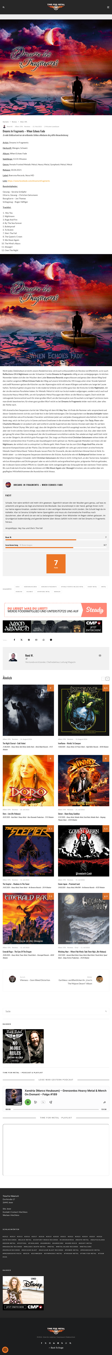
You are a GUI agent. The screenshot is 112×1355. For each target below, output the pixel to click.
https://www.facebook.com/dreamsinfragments (29, 181)
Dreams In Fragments (49, 586)
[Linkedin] (54, 1351)
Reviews (27, 126)
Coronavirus (67, 1248)
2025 (93, 1245)
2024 (85, 1245)
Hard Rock (71, 1251)
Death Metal (83, 1248)
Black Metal (25, 1248)
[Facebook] (41, 1351)
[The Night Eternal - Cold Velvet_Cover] (28, 718)
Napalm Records (12, 1258)
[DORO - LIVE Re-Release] (28, 788)
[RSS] (62, 1351)
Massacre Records (13, 1255)
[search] (106, 1019)
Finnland (34, 1251)
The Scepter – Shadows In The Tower (16, 892)
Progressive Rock (13, 1261)
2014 (13, 1245)
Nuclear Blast (30, 1258)
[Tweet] (21, 648)
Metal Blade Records (67, 1255)
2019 (49, 1245)
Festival (22, 1251)
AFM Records (10, 1248)
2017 (35, 1245)
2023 (78, 1245)
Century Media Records (46, 1248)
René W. (10, 126)
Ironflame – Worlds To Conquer (69, 751)
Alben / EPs (19, 126)
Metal (104, 586)
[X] (45, 1351)
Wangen (57, 591)
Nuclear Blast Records (51, 1258)
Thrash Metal (72, 1261)
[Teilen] (14, 648)
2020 (56, 1245)
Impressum (61, 1345)
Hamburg (46, 1251)
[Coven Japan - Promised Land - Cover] (83, 859)
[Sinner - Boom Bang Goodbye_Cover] (83, 788)
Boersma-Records (31, 586)
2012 (6, 1245)
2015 (20, 1245)
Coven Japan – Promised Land (69, 892)
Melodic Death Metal (35, 1255)
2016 (28, 1245)
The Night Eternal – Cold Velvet (14, 751)
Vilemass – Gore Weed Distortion (35, 987)
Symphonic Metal (44, 591)
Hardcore (59, 1251)
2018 (42, 1245)
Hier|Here (23, 1220)
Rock (27, 1261)
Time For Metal (89, 1261)
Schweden (37, 1261)
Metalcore (86, 1255)
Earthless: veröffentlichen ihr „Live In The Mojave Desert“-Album (75, 988)
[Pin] (29, 648)
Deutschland (98, 1248)
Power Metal (72, 1258)
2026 (100, 1245)
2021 (18, 586)
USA (5, 1265)
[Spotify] (58, 1351)
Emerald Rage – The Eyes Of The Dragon (17, 960)
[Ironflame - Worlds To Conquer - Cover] (83, 718)
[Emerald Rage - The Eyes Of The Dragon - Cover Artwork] (28, 926)
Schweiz (30, 591)
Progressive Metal (91, 1258)
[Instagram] (50, 1351)
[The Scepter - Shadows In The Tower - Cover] (28, 859)
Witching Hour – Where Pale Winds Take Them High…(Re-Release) (82, 960)
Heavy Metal (93, 586)
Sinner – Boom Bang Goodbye (69, 822)
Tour (101, 1261)
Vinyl (76, 956)
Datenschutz (70, 1345)
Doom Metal (10, 1251)
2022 (71, 1245)
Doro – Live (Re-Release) (11, 822)
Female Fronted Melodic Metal (72, 586)
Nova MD (19, 591)
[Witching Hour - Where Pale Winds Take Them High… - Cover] (83, 926)
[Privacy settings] (5, 1350)
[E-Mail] (36, 648)
